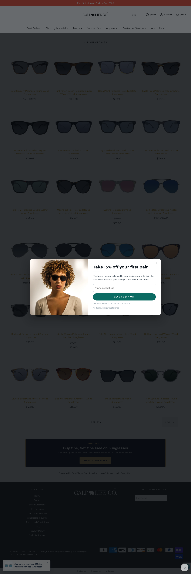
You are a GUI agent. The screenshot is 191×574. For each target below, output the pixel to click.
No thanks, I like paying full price (106, 308)
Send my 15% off (124, 297)
